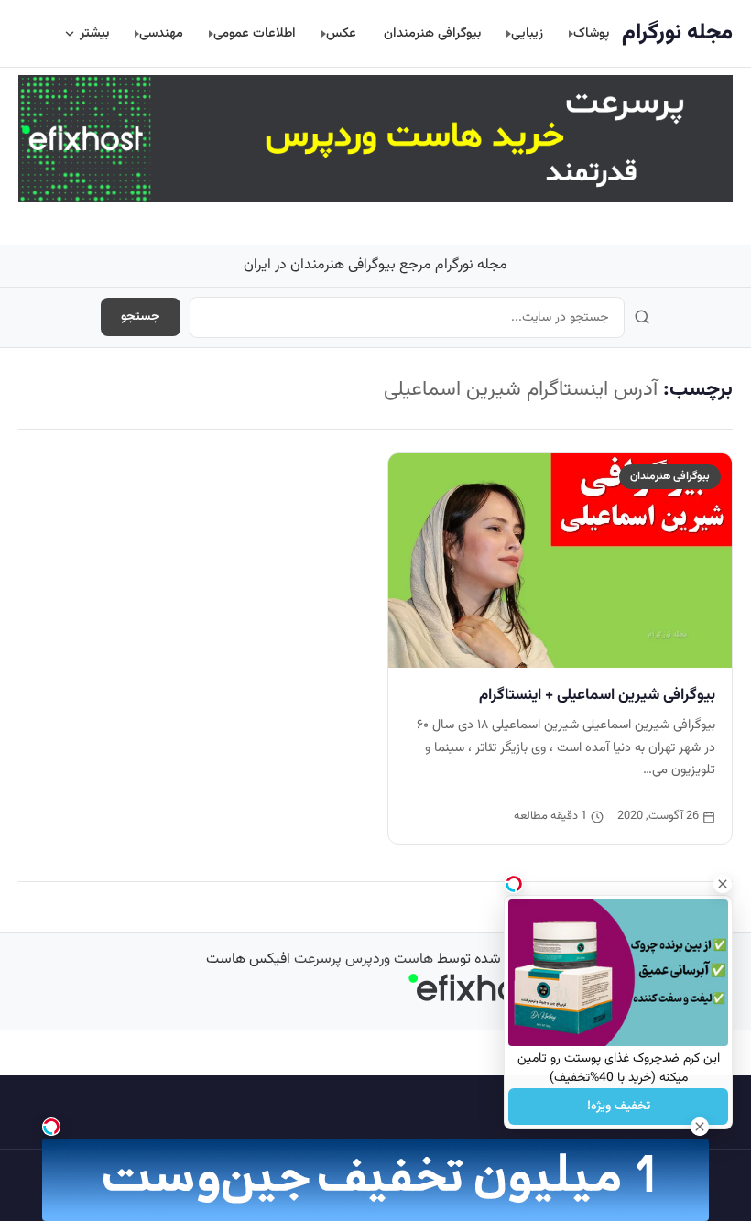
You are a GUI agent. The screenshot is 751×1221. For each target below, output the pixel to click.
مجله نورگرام (677, 33)
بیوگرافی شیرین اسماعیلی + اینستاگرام (597, 695)
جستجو (140, 317)
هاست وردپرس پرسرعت (363, 959)
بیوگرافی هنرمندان (432, 33)
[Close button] (722, 884)
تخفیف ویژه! (618, 1106)
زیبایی (527, 33)
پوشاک (591, 33)
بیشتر (94, 33)
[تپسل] (51, 1126)
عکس (341, 33)
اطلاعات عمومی (254, 33)
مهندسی (161, 33)
